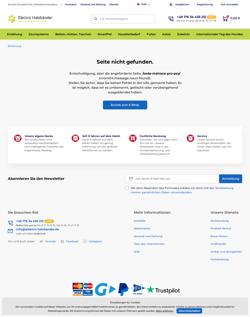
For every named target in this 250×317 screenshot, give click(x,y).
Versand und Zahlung (92, 4)
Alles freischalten (189, 310)
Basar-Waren (219, 236)
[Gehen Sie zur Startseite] (30, 19)
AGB (137, 251)
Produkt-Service (221, 228)
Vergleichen (182, 4)
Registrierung (205, 4)
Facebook (72, 241)
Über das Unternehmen (149, 243)
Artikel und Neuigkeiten (226, 251)
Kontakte (70, 4)
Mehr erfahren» (165, 310)
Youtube (50, 241)
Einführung (14, 46)
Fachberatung (220, 259)
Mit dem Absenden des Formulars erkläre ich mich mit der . (182, 190)
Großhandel (218, 243)
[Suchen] (95, 18)
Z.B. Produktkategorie (114, 18)
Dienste (113, 4)
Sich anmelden (229, 4)
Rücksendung (220, 220)
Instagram (95, 241)
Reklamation (142, 228)
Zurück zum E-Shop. (125, 105)
